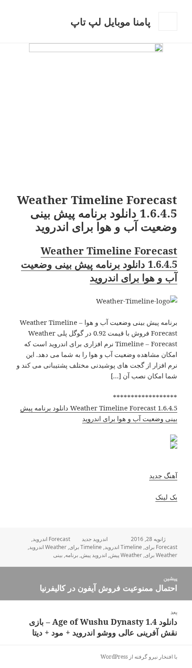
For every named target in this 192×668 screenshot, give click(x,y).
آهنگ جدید (163, 475)
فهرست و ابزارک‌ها (168, 30)
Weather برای (161, 555)
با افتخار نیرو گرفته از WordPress (138, 656)
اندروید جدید (95, 539)
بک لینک (166, 496)
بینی (58, 555)
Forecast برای (161, 547)
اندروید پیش (94, 555)
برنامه (71, 555)
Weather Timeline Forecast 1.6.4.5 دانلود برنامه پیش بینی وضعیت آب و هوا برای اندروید (99, 264)
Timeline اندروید (123, 547)
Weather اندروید (48, 547)
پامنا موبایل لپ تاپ (110, 21)
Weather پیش (125, 555)
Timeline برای (85, 547)
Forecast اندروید (51, 539)
